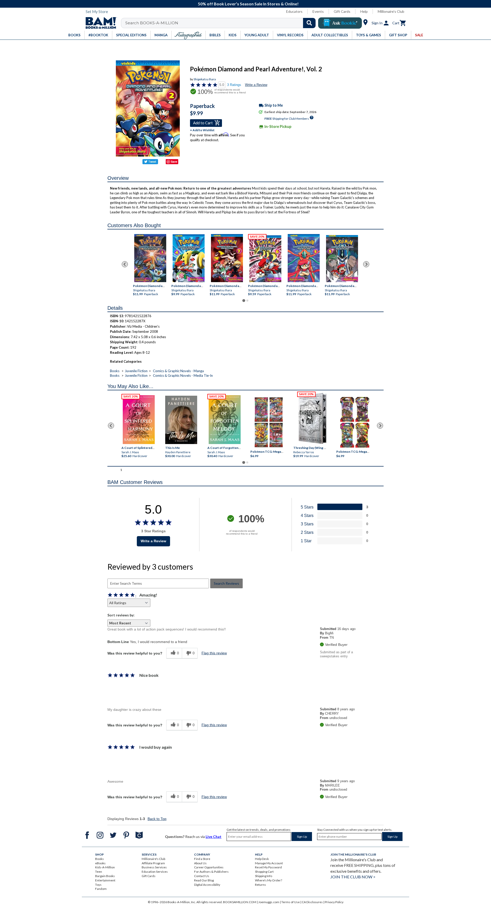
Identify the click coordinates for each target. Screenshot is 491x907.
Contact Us (201, 876)
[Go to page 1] (243, 300)
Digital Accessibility (207, 885)
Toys (98, 885)
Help (364, 11)
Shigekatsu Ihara (205, 79)
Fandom (101, 889)
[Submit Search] (309, 23)
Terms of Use (290, 902)
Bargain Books (105, 876)
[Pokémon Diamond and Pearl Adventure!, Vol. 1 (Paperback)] (150, 258)
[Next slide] (366, 264)
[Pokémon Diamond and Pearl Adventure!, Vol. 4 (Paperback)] (189, 258)
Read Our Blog (204, 880)
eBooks (100, 863)
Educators (294, 11)
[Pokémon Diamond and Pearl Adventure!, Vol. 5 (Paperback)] (342, 258)
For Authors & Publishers (211, 871)
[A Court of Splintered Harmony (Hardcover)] (139, 419)
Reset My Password (268, 867)
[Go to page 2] (247, 301)
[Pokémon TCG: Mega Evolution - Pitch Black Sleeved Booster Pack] (355, 422)
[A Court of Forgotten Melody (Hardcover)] (225, 419)
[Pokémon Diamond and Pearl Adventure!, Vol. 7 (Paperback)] (227, 258)
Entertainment (105, 880)
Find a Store (202, 859)
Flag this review (214, 653)
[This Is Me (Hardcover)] (181, 420)
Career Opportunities (209, 867)
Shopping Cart (264, 871)
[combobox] (221, 23)
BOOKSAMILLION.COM (239, 902)
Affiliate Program (153, 863)
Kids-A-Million (105, 867)
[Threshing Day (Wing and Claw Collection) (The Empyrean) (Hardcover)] (312, 418)
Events (318, 11)
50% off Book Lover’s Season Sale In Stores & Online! (248, 3)
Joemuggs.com (268, 902)
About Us (200, 863)
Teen (98, 871)
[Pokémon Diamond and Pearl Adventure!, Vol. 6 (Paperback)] (265, 258)
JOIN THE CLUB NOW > (352, 876)
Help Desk (262, 859)
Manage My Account (269, 863)
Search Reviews (226, 583)
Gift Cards (342, 11)
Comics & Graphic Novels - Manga (178, 371)
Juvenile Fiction (136, 371)
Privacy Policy (334, 902)
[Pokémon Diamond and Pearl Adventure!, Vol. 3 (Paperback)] (304, 258)
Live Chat (213, 836)
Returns (260, 885)
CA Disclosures (312, 902)
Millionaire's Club (391, 11)
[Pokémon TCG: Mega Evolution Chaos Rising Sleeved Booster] (268, 422)
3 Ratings (234, 85)
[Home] (99, 23)
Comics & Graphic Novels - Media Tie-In (183, 375)
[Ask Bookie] (340, 23)
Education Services (155, 871)
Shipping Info (263, 876)
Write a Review (256, 85)
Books (114, 371)
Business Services (154, 867)
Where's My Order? (268, 880)
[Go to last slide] (125, 264)
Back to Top (157, 819)
